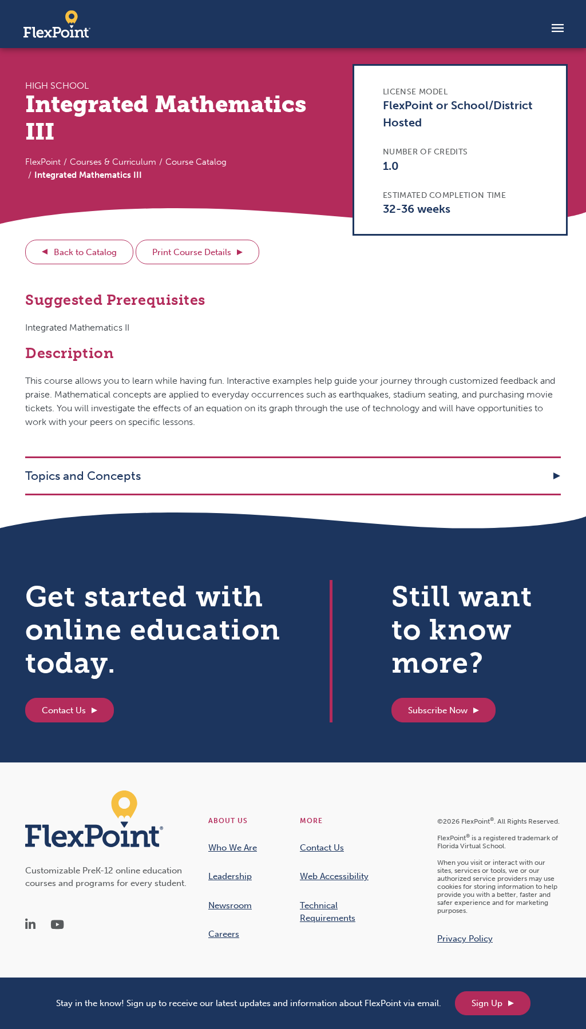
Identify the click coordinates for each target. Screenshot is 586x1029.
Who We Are (232, 848)
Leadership (230, 876)
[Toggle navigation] (558, 27)
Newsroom (230, 905)
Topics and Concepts (83, 475)
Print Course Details (191, 252)
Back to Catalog (85, 252)
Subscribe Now (438, 710)
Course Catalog (196, 162)
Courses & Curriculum (113, 162)
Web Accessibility (334, 876)
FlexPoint (43, 162)
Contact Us (64, 710)
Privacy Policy (465, 938)
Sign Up (487, 1003)
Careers (223, 934)
